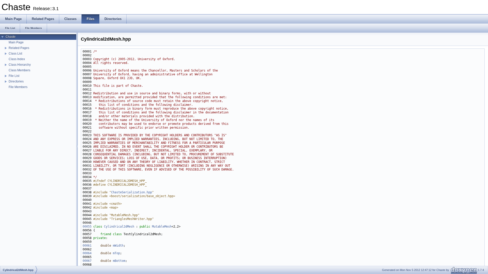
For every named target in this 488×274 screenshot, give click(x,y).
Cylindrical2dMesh (119, 226)
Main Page (16, 42)
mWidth (118, 245)
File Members (18, 87)
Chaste (11, 37)
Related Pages (19, 48)
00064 (87, 253)
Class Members (19, 70)
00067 (87, 261)
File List (14, 76)
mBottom (119, 261)
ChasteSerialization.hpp (131, 192)
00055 (87, 226)
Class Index (17, 59)
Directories (16, 81)
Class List (15, 53)
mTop (116, 253)
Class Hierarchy (20, 64)
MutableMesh (162, 226)
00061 (87, 245)
